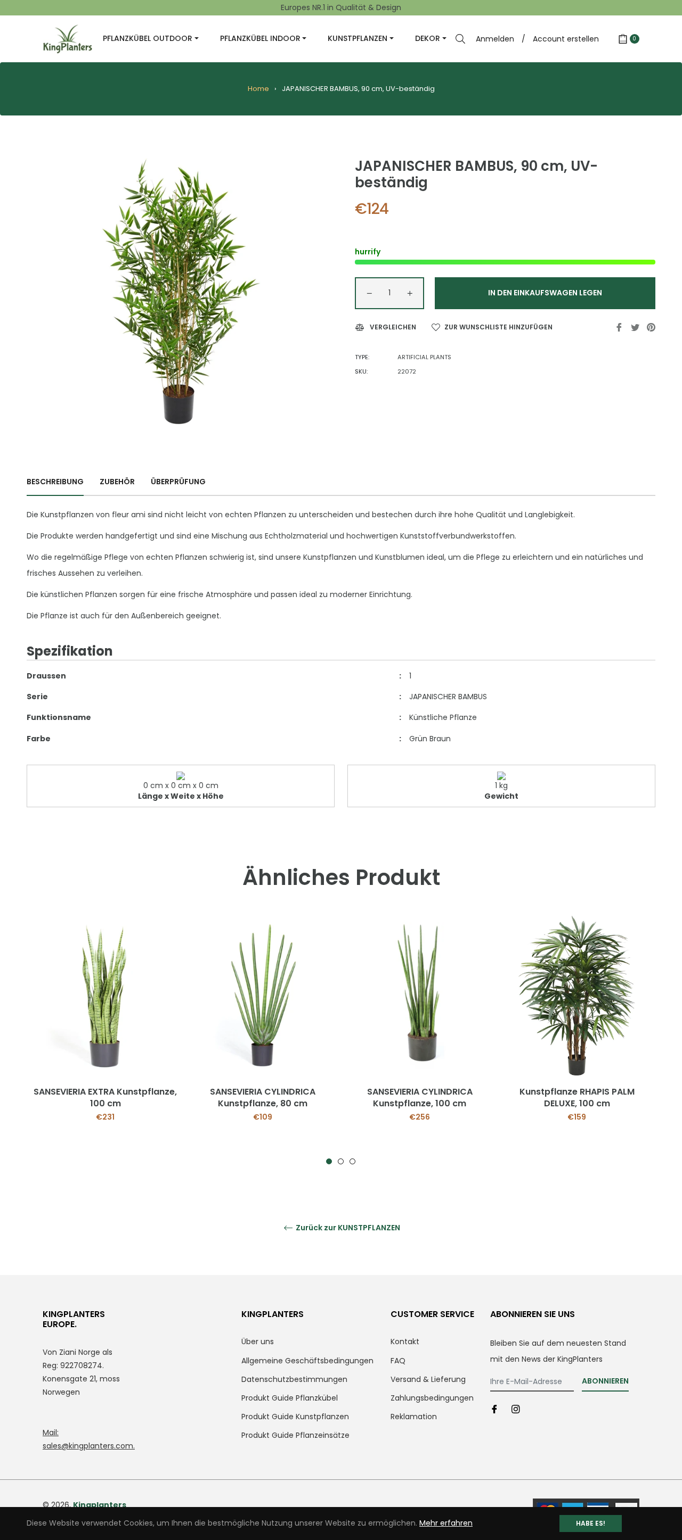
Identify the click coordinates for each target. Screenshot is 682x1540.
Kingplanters (99, 1505)
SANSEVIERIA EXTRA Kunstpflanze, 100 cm (105, 1098)
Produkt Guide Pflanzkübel (289, 1398)
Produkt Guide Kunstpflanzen (295, 1416)
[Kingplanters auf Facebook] (494, 1408)
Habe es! (590, 1523)
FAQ (398, 1360)
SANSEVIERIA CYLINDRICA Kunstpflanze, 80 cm (262, 1098)
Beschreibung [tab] (55, 481)
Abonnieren (605, 1381)
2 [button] (341, 1161)
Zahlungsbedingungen (432, 1398)
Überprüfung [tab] (179, 481)
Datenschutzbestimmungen (294, 1379)
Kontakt (405, 1341)
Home (258, 89)
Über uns (257, 1341)
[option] (105, 1040)
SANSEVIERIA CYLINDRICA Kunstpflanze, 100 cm (420, 1098)
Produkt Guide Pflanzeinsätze (295, 1435)
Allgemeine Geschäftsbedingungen (307, 1360)
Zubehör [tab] (117, 481)
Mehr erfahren (446, 1523)
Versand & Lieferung (428, 1379)
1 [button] (329, 1161)
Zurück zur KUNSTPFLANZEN (347, 1227)
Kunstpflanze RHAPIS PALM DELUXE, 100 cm (577, 1098)
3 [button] (352, 1161)
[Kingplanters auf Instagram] (516, 1408)
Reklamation (414, 1416)
